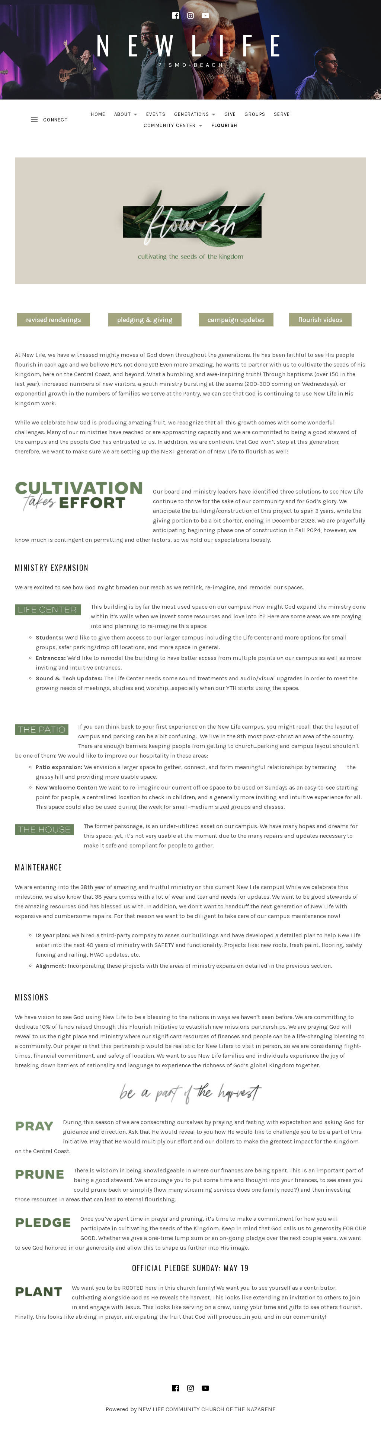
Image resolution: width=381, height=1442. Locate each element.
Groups (254, 114)
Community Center (175, 127)
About (128, 115)
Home (98, 114)
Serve (282, 114)
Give (230, 114)
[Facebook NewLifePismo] (175, 15)
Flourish (224, 125)
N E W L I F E (190, 44)
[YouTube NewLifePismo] (205, 15)
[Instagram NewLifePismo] (190, 15)
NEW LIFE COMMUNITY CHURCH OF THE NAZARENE (207, 1409)
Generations (197, 115)
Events (156, 114)
